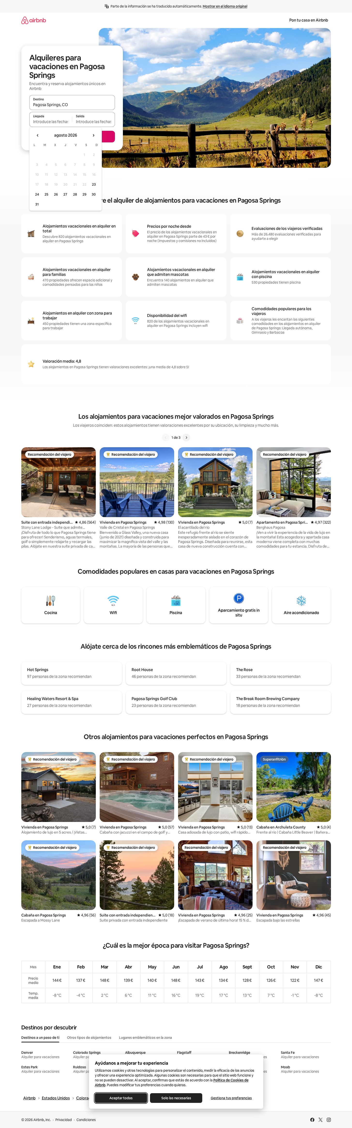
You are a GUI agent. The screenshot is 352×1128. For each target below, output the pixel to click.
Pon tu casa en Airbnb (308, 20)
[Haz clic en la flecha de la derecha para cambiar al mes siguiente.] (93, 135)
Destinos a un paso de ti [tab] (40, 1037)
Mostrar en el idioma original (225, 6)
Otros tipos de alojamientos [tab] (89, 1037)
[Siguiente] (186, 437)
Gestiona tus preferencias (231, 1098)
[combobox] (72, 105)
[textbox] (50, 122)
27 (65, 194)
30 (94, 194)
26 (56, 194)
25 (46, 194)
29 (84, 194)
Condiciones (86, 1120)
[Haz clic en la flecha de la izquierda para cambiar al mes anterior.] (37, 135)
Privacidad (63, 1120)
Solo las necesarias (176, 1098)
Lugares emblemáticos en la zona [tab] (145, 1037)
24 (37, 194)
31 (37, 204)
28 (75, 194)
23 (94, 184)
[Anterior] (166, 437)
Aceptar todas (121, 1098)
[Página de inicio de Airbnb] (33, 20)
